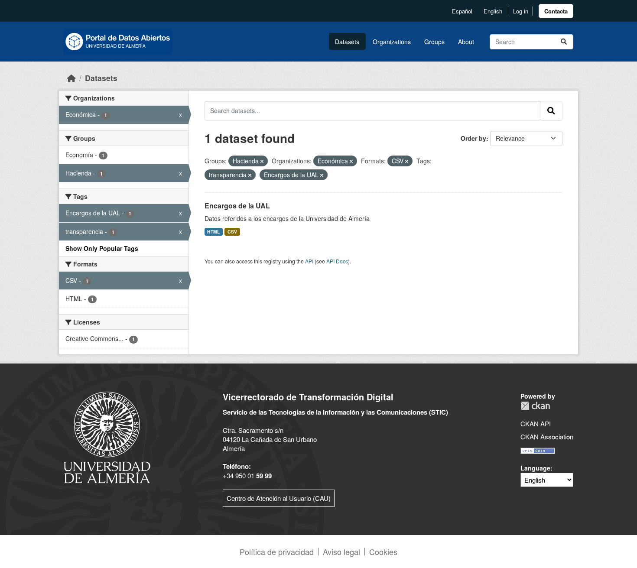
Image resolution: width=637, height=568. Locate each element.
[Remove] (261, 161)
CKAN (535, 405)
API (309, 261)
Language (535, 468)
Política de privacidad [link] (277, 551)
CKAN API (535, 423)
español (462, 11)
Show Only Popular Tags (101, 248)
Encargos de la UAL (237, 206)
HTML (213, 231)
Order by (473, 138)
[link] (556, 11)
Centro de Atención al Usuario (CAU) (279, 498)
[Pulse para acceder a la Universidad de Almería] (107, 436)
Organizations (392, 41)
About (466, 41)
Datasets (347, 41)
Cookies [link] (383, 551)
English (493, 11)
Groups (434, 41)
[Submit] (563, 41)
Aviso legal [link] (341, 551)
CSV (232, 231)
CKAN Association (546, 436)
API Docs (337, 261)
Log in (520, 11)
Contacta (556, 11)
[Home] (71, 77)
